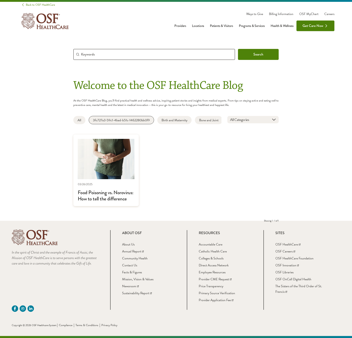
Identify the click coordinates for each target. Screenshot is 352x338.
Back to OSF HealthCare (40, 4)
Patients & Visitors (221, 25)
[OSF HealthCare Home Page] (45, 21)
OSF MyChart (308, 14)
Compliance (65, 325)
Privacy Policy (109, 325)
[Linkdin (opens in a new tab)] (30, 308)
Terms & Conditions (87, 325)
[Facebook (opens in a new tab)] (15, 308)
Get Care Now (312, 25)
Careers (329, 14)
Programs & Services (252, 25)
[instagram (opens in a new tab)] (23, 308)
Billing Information (281, 14)
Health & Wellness (282, 25)
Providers (180, 25)
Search (258, 54)
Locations (198, 25)
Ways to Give (254, 14)
